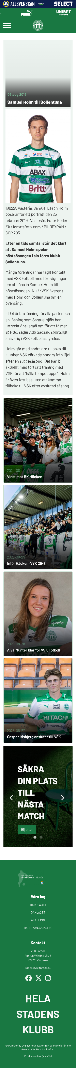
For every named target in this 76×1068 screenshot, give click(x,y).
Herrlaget (38, 904)
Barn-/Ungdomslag (38, 927)
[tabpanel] (38, 796)
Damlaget (38, 912)
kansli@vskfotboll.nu (38, 967)
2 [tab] (41, 837)
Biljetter (27, 829)
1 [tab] (35, 837)
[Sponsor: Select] (63, 5)
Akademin (38, 920)
